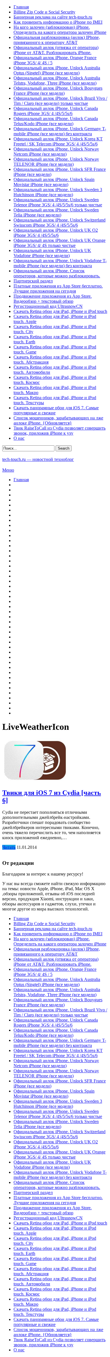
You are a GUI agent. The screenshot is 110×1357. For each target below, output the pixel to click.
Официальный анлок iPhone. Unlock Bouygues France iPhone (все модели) (58, 91)
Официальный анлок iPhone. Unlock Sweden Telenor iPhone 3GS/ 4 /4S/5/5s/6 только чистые (58, 202)
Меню (8, 470)
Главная (21, 7)
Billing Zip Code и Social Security (44, 12)
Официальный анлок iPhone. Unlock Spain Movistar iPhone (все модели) (54, 182)
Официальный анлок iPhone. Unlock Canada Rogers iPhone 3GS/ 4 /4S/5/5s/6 (56, 111)
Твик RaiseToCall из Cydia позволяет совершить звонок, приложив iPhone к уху (59, 431)
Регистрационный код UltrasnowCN (48, 306)
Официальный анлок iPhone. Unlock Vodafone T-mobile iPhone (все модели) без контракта (60, 263)
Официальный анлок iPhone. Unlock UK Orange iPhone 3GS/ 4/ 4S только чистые (59, 243)
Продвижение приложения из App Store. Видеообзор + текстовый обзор (53, 299)
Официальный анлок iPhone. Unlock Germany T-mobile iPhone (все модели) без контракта (60, 131)
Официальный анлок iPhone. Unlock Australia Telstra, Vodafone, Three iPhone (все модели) (57, 80)
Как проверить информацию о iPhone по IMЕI (58, 22)
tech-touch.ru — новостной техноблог (38, 459)
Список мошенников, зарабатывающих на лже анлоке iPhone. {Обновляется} (58, 420)
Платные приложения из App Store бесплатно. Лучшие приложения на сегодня (58, 288)
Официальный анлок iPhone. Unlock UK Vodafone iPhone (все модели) (52, 253)
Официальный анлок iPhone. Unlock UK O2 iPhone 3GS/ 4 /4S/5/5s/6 (56, 233)
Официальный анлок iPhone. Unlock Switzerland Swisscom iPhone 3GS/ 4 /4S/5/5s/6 (59, 222)
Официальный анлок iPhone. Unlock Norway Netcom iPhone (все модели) (56, 151)
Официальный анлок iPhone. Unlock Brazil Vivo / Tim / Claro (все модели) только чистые (60, 101)
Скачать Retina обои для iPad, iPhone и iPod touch (60, 311)
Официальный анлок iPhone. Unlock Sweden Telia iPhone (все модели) (56, 212)
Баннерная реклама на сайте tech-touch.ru (53, 17)
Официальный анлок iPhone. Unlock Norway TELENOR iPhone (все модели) (56, 162)
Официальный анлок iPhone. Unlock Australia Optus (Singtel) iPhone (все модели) (57, 70)
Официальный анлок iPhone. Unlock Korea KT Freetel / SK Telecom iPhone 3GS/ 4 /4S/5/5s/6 (58, 141)
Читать (9, 847)
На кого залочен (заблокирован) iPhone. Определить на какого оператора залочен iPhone (60, 30)
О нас (19, 438)
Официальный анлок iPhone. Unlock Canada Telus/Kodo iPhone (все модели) (56, 121)
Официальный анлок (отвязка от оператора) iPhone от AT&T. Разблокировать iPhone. (56, 50)
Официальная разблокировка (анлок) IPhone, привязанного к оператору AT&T (57, 40)
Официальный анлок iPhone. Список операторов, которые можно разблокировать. (57, 273)
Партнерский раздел (33, 281)
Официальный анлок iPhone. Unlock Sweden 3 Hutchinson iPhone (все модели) (58, 192)
